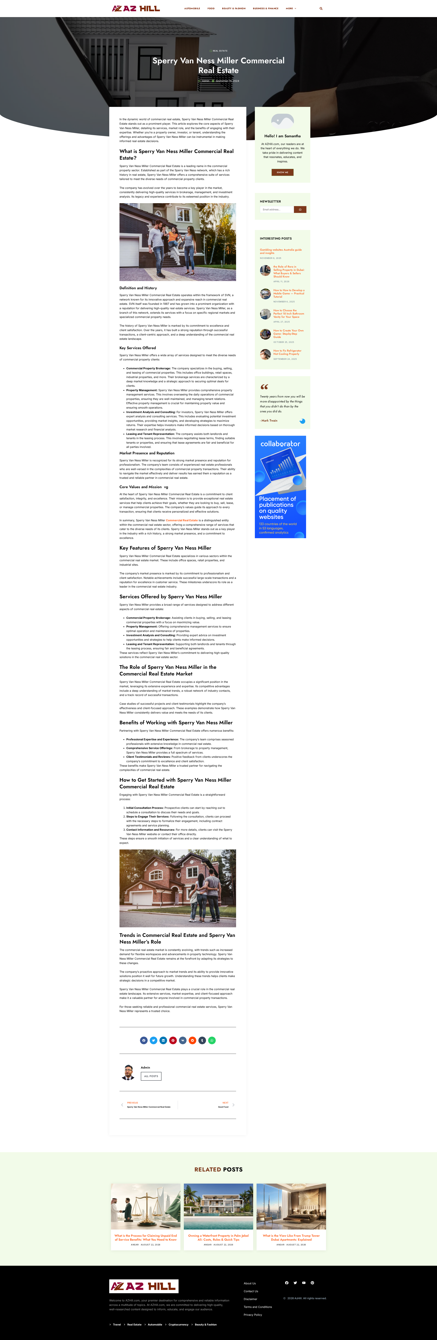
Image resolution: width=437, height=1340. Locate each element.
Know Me (282, 172)
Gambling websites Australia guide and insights (281, 251)
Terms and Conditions (258, 1307)
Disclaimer (251, 1299)
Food (211, 8)
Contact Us (251, 1291)
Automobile (192, 8)
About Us (250, 1283)
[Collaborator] (280, 537)
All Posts (151, 1076)
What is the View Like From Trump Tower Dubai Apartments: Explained (291, 1237)
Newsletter (270, 202)
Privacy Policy (253, 1314)
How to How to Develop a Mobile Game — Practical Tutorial (289, 293)
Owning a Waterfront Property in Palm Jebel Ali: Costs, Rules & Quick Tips (218, 1237)
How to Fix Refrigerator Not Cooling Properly (287, 352)
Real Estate (220, 51)
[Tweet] (302, 421)
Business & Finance (265, 8)
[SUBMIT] (300, 209)
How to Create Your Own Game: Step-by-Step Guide (288, 334)
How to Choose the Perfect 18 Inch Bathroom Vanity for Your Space (288, 313)
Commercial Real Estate (182, 520)
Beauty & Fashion (233, 8)
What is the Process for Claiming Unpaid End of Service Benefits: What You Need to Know (146, 1237)
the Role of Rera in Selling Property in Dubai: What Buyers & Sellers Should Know (289, 271)
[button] (321, 8)
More (289, 8)
